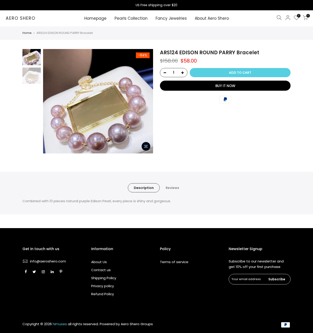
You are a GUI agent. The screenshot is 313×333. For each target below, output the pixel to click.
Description (144, 188)
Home (27, 33)
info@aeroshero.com (48, 261)
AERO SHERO (21, 18)
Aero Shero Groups (137, 324)
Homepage (95, 18)
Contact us (101, 269)
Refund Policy (102, 294)
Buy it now (225, 85)
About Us (99, 261)
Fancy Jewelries (171, 18)
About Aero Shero (212, 18)
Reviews (172, 188)
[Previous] (51, 101)
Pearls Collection (131, 18)
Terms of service (174, 261)
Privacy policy (102, 286)
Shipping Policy (103, 278)
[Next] (145, 101)
